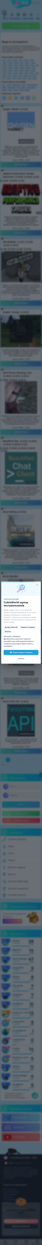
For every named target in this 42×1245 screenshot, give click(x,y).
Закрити (21, 658)
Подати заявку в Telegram (23, 652)
